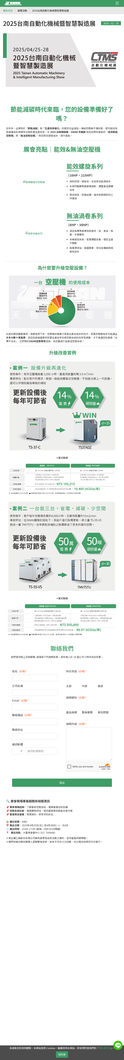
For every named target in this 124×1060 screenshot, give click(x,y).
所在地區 (76, 671)
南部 (100, 686)
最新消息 (8, 10)
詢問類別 (76, 697)
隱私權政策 (105, 1048)
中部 (84, 686)
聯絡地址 (17, 729)
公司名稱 (17, 686)
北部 (69, 686)
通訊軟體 (17, 744)
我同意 (62, 1054)
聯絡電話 (22, 715)
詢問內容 (76, 724)
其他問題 (103, 712)
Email (20, 700)
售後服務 (87, 712)
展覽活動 (22, 10)
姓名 (19, 671)
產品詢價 (71, 712)
